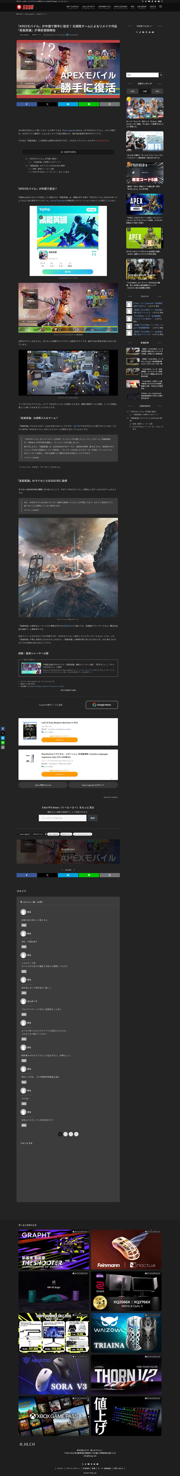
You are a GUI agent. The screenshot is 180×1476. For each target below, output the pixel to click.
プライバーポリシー (73, 1468)
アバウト (60, 1468)
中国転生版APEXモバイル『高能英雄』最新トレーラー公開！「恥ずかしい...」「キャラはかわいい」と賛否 (78, 665)
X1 (49, 686)
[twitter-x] (142, 1)
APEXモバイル (36, 35)
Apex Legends (24, 35)
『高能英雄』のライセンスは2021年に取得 (47, 165)
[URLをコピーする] (110, 104)
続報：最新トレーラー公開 (43, 169)
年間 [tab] (157, 91)
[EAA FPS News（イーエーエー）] (25, 7)
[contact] (158, 1)
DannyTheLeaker (58, 200)
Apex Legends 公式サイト (93, 785)
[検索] (161, 1)
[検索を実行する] (161, 75)
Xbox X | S (54, 686)
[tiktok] (146, 1)
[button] (27, 104)
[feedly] (155, 1)
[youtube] (149, 1)
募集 (93, 1468)
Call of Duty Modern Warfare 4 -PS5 (60, 722)
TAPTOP (77, 426)
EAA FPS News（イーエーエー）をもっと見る (51, 172)
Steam (44, 686)
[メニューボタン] (160, 6)
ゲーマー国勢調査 (104, 1468)
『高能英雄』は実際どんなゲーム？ (47, 162)
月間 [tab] (145, 91)
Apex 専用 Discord (43, 785)
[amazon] (152, 1)
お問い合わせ (118, 1468)
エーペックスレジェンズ (82, 670)
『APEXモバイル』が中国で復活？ (43, 158)
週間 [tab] (132, 91)
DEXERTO (68, 625)
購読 (93, 817)
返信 (23, 925)
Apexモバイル (66, 834)
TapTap (61, 278)
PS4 (29, 686)
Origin (39, 686)
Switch (62, 686)
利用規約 (86, 1468)
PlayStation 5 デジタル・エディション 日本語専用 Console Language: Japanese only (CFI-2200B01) (75, 755)
